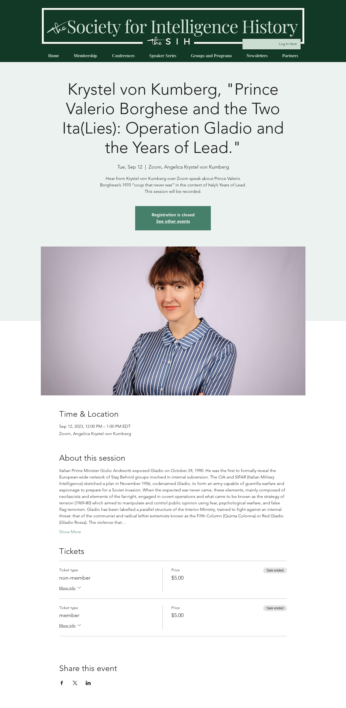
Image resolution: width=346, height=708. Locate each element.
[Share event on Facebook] (61, 683)
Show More (70, 531)
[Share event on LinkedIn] (88, 683)
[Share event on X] (75, 683)
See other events (173, 221)
